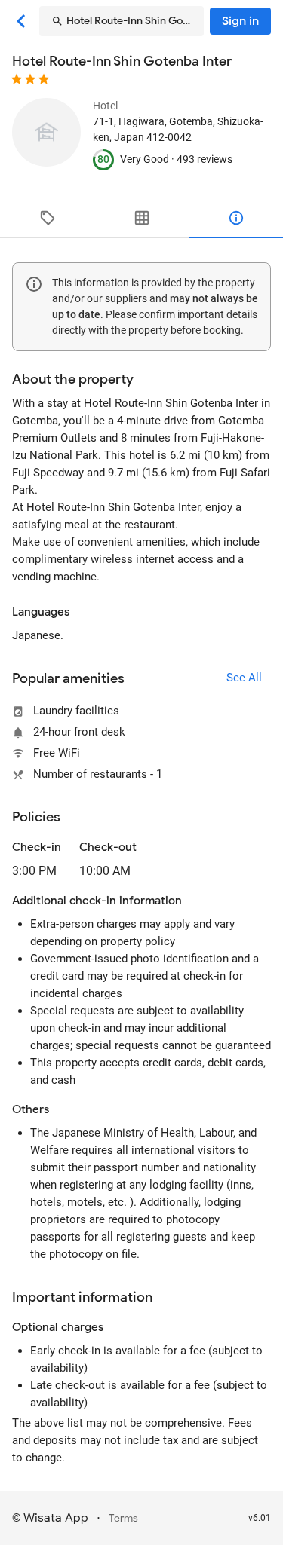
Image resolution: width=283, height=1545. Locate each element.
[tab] (47, 217)
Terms (123, 1518)
